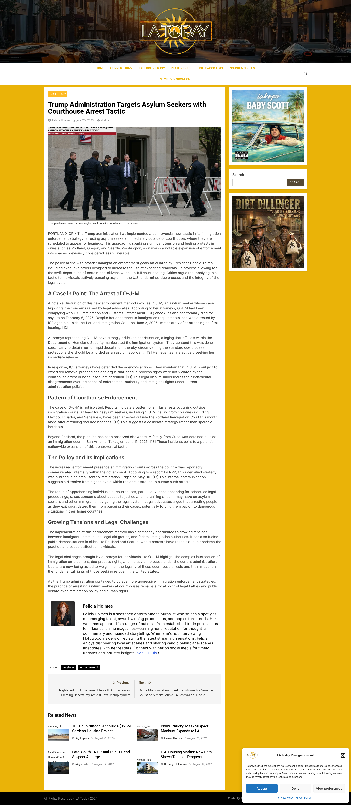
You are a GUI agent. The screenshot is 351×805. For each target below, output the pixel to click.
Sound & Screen (242, 68)
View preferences (329, 788)
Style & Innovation (175, 79)
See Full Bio (147, 653)
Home (100, 68)
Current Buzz (121, 68)
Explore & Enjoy (152, 68)
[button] (343, 755)
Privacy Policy (286, 797)
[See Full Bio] (158, 653)
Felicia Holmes (61, 120)
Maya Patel (82, 764)
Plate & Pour (181, 68)
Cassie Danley (173, 738)
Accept (262, 788)
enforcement (89, 667)
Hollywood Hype (211, 68)
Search (238, 175)
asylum (68, 667)
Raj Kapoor (82, 738)
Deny (295, 788)
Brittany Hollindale (175, 764)
